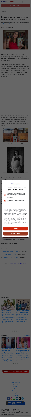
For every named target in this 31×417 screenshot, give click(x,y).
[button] (15, 205)
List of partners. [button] (23, 214)
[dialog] (16, 208)
